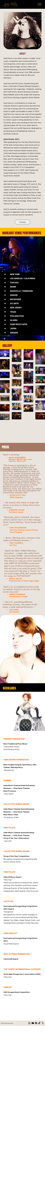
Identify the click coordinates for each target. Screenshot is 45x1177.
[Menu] (39, 4)
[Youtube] (32, 1023)
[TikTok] (39, 1023)
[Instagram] (29, 1023)
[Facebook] (36, 1023)
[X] (42, 1023)
